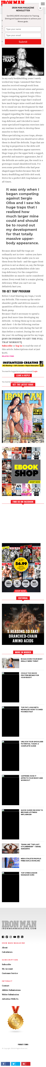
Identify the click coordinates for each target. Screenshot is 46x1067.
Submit (23, 41)
